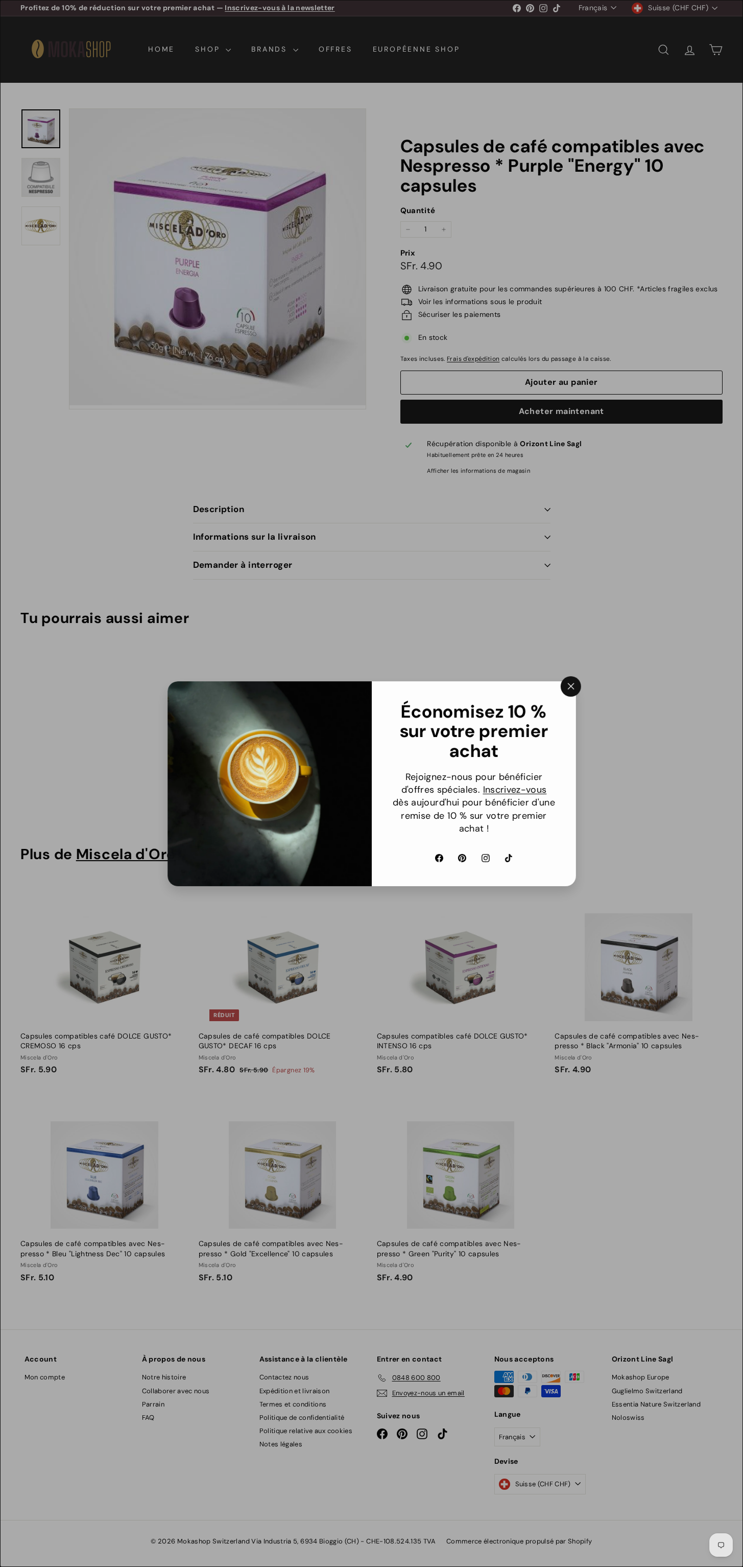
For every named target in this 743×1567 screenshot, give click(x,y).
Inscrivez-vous (514, 790)
